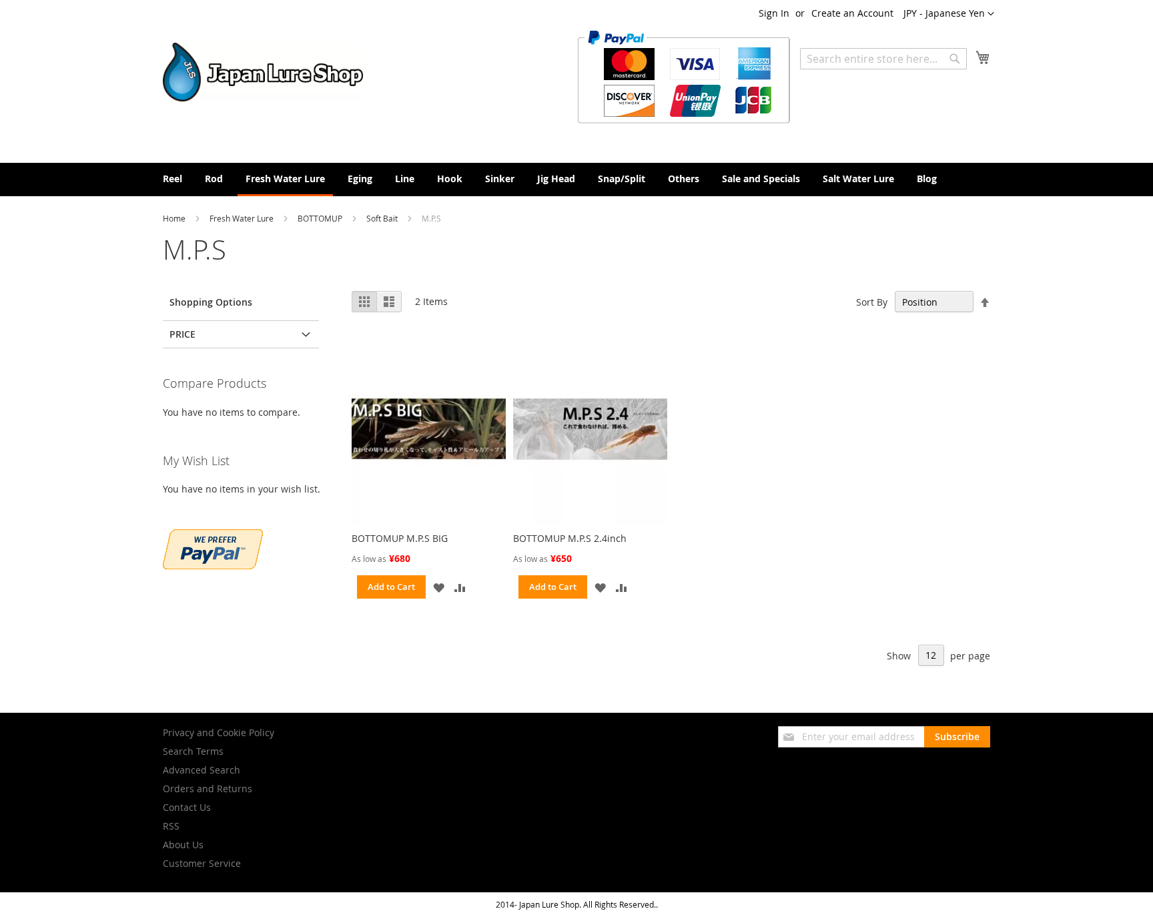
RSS (171, 826)
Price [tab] (182, 334)
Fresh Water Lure (243, 218)
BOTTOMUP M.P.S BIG (400, 538)
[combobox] (883, 58)
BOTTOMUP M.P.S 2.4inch (570, 538)
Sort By (871, 302)
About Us (183, 844)
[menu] (576, 179)
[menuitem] (172, 178)
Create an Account (852, 13)
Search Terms (193, 751)
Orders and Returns (207, 788)
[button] (948, 14)
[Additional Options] (213, 565)
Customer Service (202, 863)
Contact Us (187, 807)
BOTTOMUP (321, 218)
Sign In (774, 13)
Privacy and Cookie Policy (218, 732)
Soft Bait (383, 218)
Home (175, 218)
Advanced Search (201, 769)
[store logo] (263, 72)
